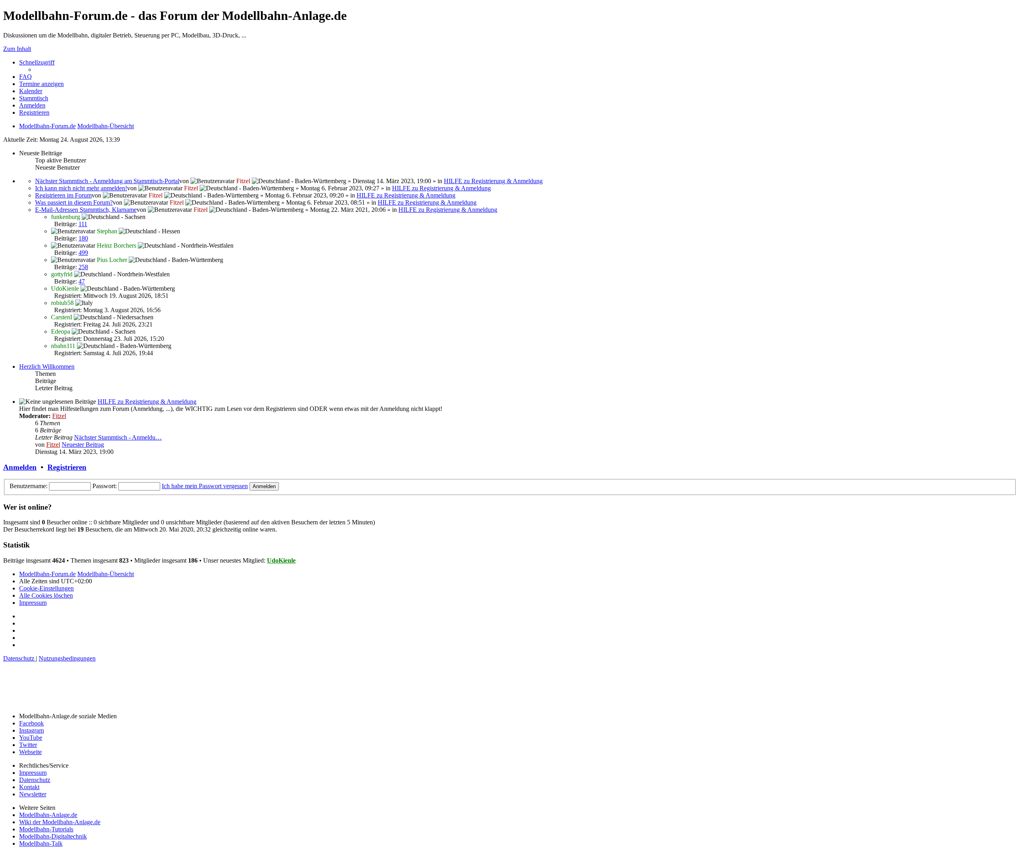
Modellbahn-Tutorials (46, 829)
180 (83, 238)
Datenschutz (34, 779)
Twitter (28, 744)
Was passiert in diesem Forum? (74, 202)
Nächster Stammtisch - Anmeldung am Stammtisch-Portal (107, 181)
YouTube (30, 737)
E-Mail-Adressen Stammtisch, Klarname (86, 209)
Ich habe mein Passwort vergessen (205, 486)
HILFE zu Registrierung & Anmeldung (493, 181)
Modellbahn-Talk (41, 843)
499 (83, 252)
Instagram (31, 730)
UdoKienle (281, 560)
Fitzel (59, 415)
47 (81, 281)
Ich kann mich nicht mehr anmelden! (81, 188)
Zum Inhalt (17, 48)
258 (83, 267)
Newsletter (32, 794)
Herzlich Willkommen (47, 366)
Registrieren (66, 467)
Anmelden (20, 467)
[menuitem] (25, 76)
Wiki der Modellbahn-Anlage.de (59, 822)
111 (82, 224)
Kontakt (29, 787)
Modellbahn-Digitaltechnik (53, 836)
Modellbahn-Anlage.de (48, 814)
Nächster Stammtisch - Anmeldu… (118, 437)
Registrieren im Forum (63, 195)
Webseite (30, 752)
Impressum (33, 772)
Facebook (31, 723)
